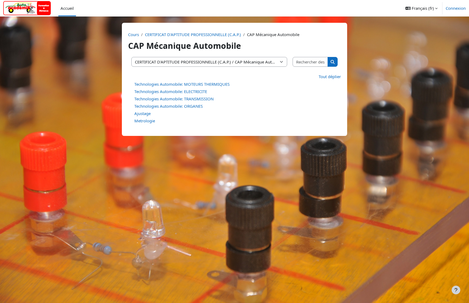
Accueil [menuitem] (67, 8)
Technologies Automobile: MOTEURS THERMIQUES (182, 84)
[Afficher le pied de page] (456, 290)
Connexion (456, 8)
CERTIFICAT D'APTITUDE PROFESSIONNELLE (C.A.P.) (193, 34)
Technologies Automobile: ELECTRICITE (170, 91)
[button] (421, 8)
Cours (133, 34)
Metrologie (144, 120)
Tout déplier (330, 76)
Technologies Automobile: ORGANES (168, 106)
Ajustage (142, 113)
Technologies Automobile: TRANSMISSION (174, 98)
